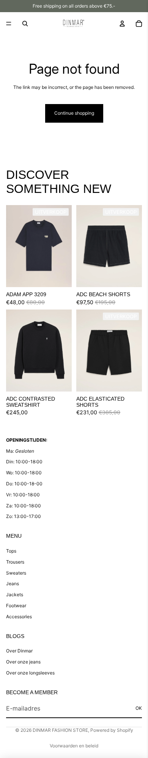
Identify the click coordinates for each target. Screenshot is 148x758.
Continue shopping (74, 113)
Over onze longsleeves (30, 673)
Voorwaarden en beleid (74, 746)
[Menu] (8, 23)
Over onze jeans (23, 662)
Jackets (14, 594)
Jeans (12, 583)
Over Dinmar (19, 651)
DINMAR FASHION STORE (60, 730)
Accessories (19, 616)
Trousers (15, 562)
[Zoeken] (25, 23)
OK (138, 708)
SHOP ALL (131, 192)
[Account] (122, 23)
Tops (11, 551)
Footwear (16, 605)
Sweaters (16, 573)
